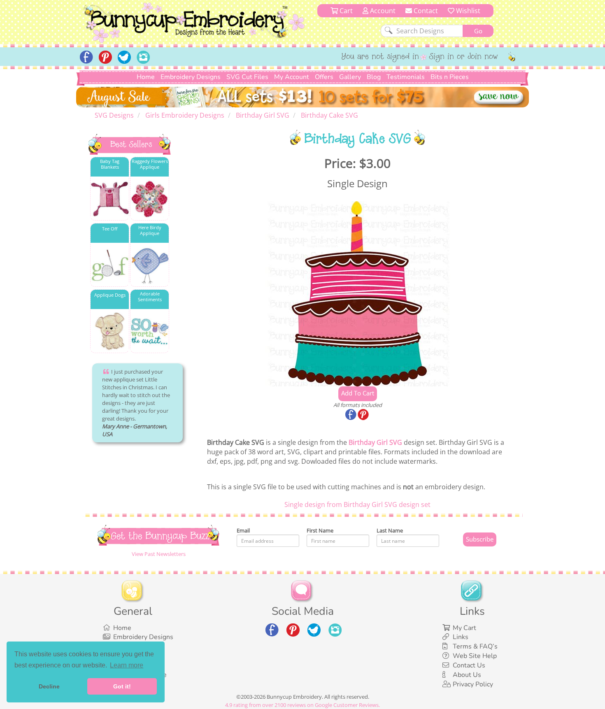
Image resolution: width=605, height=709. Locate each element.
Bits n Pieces (449, 76)
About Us (467, 674)
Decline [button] (49, 686)
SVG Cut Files (247, 76)
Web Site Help (475, 655)
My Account (291, 76)
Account (382, 10)
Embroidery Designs (191, 76)
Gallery (350, 76)
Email (243, 530)
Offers (324, 76)
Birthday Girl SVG (375, 442)
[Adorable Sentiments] (149, 331)
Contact (425, 10)
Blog (374, 76)
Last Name (390, 530)
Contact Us (469, 665)
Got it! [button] (122, 686)
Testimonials (405, 76)
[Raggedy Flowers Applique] (149, 199)
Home (146, 76)
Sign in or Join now (463, 57)
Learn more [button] (126, 665)
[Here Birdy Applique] (149, 265)
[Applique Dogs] (110, 331)
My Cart (464, 627)
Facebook (351, 415)
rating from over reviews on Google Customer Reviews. (302, 705)
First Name (320, 530)
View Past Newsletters (159, 554)
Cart (345, 10)
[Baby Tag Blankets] (110, 199)
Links (460, 637)
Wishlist (467, 10)
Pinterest (364, 415)
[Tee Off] (110, 265)
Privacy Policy (473, 684)
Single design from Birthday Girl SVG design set (357, 504)
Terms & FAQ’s (475, 646)
